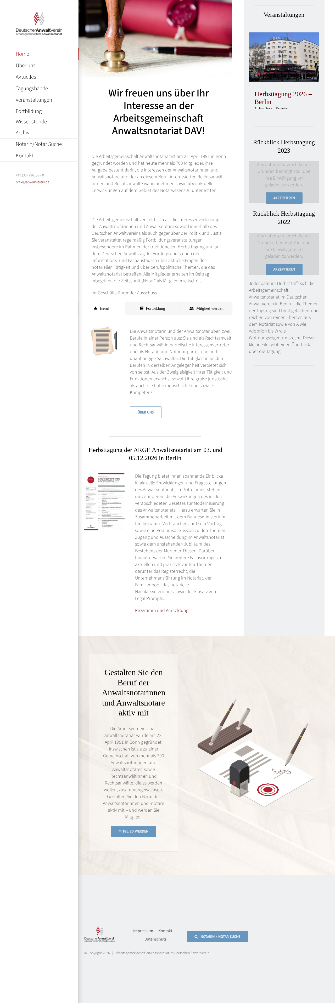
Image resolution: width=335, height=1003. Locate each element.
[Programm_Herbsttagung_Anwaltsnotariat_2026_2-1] (104, 475)
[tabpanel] (155, 374)
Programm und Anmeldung (161, 610)
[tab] (102, 308)
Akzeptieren (284, 198)
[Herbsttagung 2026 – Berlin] (284, 35)
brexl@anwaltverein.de (32, 182)
